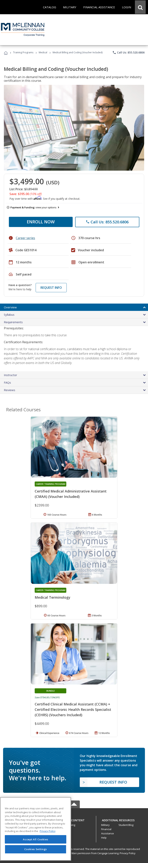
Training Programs (23, 52)
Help (104, 837)
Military (105, 825)
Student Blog (126, 825)
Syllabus (9, 314)
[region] (35, 829)
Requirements (13, 322)
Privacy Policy (127, 853)
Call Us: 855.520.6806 (128, 52)
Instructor (10, 375)
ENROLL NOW (41, 222)
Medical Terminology (52, 597)
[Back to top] (74, 819)
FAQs (7, 382)
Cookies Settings (35, 849)
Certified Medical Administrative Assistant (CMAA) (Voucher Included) (71, 494)
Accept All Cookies (35, 839)
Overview (10, 307)
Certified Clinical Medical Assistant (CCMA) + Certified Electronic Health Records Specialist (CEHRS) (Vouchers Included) (73, 709)
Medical (43, 52)
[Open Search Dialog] (140, 7)
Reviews (9, 390)
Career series (25, 238)
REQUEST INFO (51, 287)
